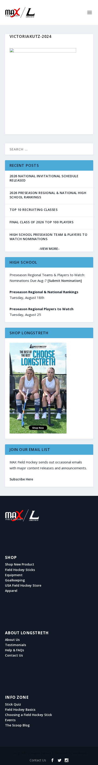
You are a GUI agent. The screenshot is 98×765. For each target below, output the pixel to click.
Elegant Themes (41, 753)
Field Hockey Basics (20, 710)
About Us (12, 640)
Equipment (14, 575)
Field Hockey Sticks (20, 570)
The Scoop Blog (17, 725)
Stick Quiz (13, 704)
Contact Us (14, 655)
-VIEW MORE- (49, 248)
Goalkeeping (15, 580)
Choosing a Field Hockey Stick (28, 715)
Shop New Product (19, 564)
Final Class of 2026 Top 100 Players (42, 222)
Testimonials (15, 645)
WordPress (80, 753)
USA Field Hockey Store (23, 585)
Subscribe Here (21, 479)
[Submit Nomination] (65, 280)
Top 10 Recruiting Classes (34, 209)
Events (10, 720)
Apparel (11, 591)
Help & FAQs (14, 650)
